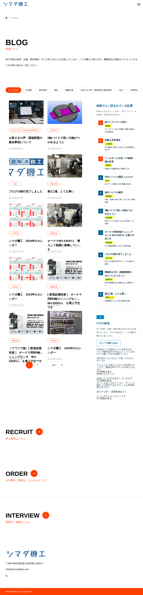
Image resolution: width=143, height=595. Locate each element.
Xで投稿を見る (104, 371)
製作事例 (53, 130)
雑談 (15, 184)
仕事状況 (15, 233)
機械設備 (53, 184)
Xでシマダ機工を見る (108, 343)
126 (53, 365)
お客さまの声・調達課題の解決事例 (24, 130)
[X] (6, 575)
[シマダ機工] (15, 4)
